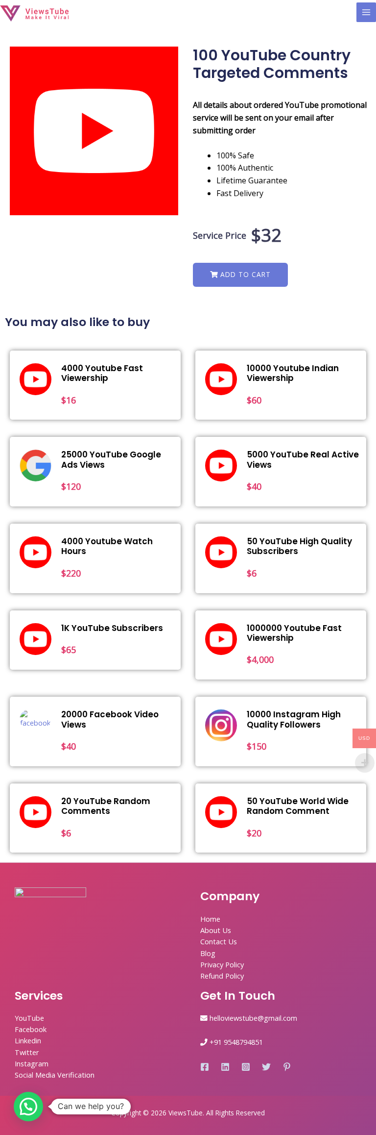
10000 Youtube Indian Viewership (293, 373)
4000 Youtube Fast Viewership (102, 373)
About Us (215, 930)
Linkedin (28, 1040)
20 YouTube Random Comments (105, 806)
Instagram (31, 1063)
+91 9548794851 (236, 1042)
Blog (207, 953)
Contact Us (218, 941)
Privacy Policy (222, 964)
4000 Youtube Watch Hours (107, 546)
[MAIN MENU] (366, 12)
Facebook (31, 1029)
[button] (240, 275)
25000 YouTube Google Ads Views (111, 459)
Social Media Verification (54, 1075)
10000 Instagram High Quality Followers (294, 719)
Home (210, 919)
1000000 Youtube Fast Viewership (294, 633)
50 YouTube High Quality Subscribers (299, 546)
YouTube (29, 1018)
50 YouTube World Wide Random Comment (298, 806)
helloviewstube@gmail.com (253, 1018)
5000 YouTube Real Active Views (303, 459)
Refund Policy (222, 976)
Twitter (27, 1052)
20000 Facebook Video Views (110, 719)
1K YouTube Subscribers (112, 628)
